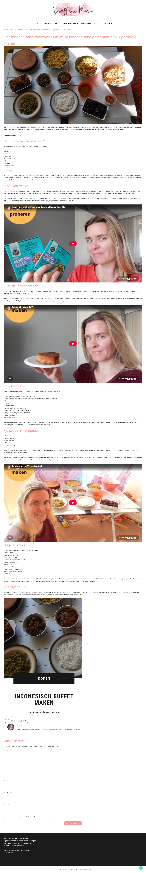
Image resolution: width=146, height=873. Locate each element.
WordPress (66, 869)
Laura (21, 725)
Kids (56, 23)
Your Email (7, 793)
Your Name (7, 781)
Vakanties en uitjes (69, 23)
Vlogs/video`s (86, 23)
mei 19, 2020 (10, 44)
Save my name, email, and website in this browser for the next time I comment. (32, 817)
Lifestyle (46, 23)
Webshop (97, 23)
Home (36, 23)
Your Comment (9, 751)
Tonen (19, 135)
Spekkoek (8, 170)
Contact (107, 23)
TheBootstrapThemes (85, 869)
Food (11, 30)
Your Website (8, 805)
